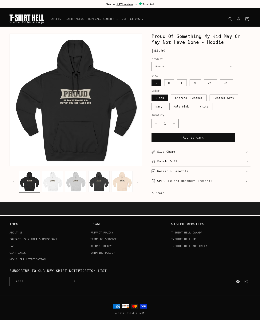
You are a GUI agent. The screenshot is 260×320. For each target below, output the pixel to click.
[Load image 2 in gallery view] (52, 181)
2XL (210, 82)
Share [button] (160, 193)
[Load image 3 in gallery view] (75, 181)
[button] (103, 19)
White (204, 106)
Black (160, 97)
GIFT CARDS (18, 252)
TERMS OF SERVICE (103, 239)
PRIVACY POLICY (101, 232)
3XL (226, 82)
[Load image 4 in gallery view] (99, 181)
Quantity (158, 115)
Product (157, 59)
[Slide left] (14, 181)
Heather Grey (224, 97)
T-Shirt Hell (136, 313)
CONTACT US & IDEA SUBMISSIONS (33, 239)
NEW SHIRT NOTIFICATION (27, 259)
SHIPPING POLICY (102, 252)
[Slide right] (138, 181)
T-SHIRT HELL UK (183, 239)
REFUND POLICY (101, 245)
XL (195, 82)
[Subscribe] (73, 281)
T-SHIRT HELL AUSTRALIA (189, 245)
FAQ (12, 245)
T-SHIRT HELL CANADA (186, 232)
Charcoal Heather (189, 97)
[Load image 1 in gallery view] (29, 181)
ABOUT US (16, 232)
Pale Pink (181, 106)
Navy (159, 106)
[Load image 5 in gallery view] (122, 181)
